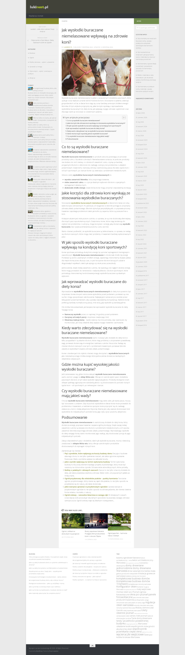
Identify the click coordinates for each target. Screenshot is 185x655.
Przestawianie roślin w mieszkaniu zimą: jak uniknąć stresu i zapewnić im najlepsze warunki (42, 228)
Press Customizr (53, 651)
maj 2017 (141, 298)
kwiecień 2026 (142, 126)
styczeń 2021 (142, 257)
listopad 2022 (142, 199)
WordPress (39, 651)
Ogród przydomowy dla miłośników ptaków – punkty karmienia (91, 478)
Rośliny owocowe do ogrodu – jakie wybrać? (87, 576)
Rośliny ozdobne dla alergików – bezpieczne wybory (89, 567)
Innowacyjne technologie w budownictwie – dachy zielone (47, 577)
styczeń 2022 (142, 244)
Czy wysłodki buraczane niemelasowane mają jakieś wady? (88, 136)
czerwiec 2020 (142, 266)
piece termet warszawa (140, 597)
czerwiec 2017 (142, 294)
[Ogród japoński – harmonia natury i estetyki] (119, 521)
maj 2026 (141, 122)
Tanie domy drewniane (141, 618)
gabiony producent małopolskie (127, 574)
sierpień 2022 (142, 212)
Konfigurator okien (126, 586)
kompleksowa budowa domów (133, 578)
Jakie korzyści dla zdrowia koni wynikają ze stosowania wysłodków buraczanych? (96, 123)
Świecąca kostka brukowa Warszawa (134, 635)
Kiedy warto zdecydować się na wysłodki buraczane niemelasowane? (91, 131)
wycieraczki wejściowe (130, 634)
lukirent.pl (68, 47)
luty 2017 (141, 312)
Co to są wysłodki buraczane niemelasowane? (83, 120)
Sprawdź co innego (36, 67)
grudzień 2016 (142, 321)
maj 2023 (141, 172)
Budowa (32, 53)
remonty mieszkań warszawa (143, 605)
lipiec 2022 (141, 217)
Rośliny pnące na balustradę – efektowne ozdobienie (90, 570)
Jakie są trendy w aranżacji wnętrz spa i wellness (44, 587)
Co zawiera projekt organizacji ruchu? (45, 167)
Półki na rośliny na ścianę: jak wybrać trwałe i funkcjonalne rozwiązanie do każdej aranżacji (42, 120)
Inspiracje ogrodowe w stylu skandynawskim (87, 557)
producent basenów (125, 599)
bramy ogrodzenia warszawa (132, 563)
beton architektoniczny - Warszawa (135, 561)
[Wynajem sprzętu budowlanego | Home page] (39, 7)
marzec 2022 (142, 235)
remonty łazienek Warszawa (125, 608)
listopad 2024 (142, 144)
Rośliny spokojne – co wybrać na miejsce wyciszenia (89, 580)
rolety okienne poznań (131, 611)
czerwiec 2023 (142, 167)
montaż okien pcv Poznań (127, 592)
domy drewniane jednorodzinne (130, 567)
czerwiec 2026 (142, 117)
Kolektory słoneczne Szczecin (135, 576)
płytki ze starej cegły (138, 603)
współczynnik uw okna (147, 632)
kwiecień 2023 (142, 176)
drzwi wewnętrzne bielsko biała (141, 571)
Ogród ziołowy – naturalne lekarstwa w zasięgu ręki (86, 495)
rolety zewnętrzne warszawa (141, 613)
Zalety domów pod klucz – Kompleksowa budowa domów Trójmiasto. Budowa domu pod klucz (40, 105)
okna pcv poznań (139, 594)
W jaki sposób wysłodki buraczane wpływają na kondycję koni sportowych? (94, 126)
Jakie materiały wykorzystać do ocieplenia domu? (44, 593)
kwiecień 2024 (142, 158)
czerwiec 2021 (142, 248)
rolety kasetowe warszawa (132, 610)
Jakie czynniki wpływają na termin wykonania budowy (87, 462)
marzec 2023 (142, 181)
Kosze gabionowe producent (130, 589)
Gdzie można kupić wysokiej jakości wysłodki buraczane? (87, 134)
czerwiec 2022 (142, 221)
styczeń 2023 (142, 190)
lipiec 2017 (141, 289)
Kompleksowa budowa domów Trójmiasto (133, 582)
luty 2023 (141, 185)
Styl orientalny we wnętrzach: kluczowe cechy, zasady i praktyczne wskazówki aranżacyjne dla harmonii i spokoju (146, 43)
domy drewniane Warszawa (133, 569)
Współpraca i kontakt (36, 16)
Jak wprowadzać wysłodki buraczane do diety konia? (86, 128)
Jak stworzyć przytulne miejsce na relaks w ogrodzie (89, 573)
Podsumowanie (72, 139)
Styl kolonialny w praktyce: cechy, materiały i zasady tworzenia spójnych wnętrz (145, 89)
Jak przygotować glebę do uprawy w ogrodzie (87, 560)
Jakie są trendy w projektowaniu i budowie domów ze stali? (48, 590)
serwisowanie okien (123, 616)
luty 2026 (141, 135)
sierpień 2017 (142, 285)
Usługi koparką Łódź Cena (132, 624)
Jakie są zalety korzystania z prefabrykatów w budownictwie (48, 568)
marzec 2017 (142, 307)
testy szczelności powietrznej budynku (132, 622)
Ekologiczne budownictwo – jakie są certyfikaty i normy (46, 583)
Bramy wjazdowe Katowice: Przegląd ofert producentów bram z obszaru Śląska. (95, 533)
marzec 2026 (142, 131)
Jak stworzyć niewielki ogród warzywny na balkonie (89, 563)
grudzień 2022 (142, 194)
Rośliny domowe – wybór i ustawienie (42, 62)
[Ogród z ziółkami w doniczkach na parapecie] (73, 521)
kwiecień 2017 (142, 303)
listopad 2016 (142, 325)
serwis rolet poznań (138, 615)
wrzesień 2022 (142, 208)
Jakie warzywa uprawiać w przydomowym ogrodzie (86, 487)
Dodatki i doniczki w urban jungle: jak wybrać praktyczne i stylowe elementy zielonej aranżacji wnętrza (42, 196)
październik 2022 (143, 203)
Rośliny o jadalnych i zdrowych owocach (81, 470)
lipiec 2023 (141, 163)
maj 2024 (141, 154)
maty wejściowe (144, 589)
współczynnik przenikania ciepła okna (131, 630)
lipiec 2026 (141, 113)
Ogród (64, 21)
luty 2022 (141, 239)
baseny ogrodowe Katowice (128, 557)
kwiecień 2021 (142, 253)
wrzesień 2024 (142, 149)
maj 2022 (141, 226)
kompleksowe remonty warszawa (140, 584)
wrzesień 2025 (142, 140)
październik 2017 (143, 275)
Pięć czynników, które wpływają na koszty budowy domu (88, 453)
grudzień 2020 (142, 262)
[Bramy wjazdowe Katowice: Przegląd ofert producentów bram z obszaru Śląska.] (96, 521)
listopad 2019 (142, 271)
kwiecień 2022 (142, 230)
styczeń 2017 (142, 316)
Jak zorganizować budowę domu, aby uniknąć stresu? (46, 580)
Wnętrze (32, 78)
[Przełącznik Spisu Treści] (123, 117)
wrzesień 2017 (142, 280)
